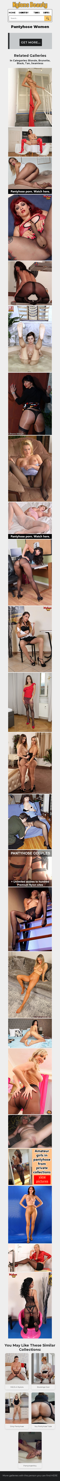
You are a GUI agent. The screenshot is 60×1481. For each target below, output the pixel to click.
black (20, 63)
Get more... (30, 42)
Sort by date (24, 12)
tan (27, 63)
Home (12, 12)
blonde (32, 60)
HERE (54, 1475)
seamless (37, 63)
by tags (36, 12)
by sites (46, 12)
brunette (44, 60)
